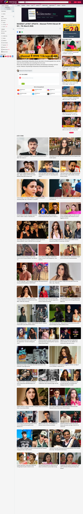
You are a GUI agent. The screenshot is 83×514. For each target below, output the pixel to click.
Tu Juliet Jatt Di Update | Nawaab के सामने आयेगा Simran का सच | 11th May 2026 (70, 99)
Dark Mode (3, 11)
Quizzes (4, 45)
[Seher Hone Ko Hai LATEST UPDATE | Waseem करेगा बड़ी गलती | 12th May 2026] (71, 107)
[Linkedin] (12, 56)
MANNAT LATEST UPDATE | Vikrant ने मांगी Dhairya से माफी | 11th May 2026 (70, 68)
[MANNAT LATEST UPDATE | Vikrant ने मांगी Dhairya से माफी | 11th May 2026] (71, 61)
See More (3, 33)
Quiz (32, 5)
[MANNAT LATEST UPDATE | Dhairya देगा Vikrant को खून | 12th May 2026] (71, 76)
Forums (3, 29)
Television (5, 18)
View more (71, 132)
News (2, 16)
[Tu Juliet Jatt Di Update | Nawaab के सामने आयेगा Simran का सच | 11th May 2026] (71, 91)
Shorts (4, 47)
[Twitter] (3, 56)
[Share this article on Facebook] (17, 32)
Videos (4, 38)
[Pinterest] (10, 56)
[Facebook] (1, 56)
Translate (8, 8)
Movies (4, 20)
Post (23, 83)
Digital (4, 22)
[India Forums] (10, 2)
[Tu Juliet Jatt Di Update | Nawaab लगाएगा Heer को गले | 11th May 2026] (71, 46)
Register (79, 2)
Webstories (51, 5)
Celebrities (5, 36)
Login (75, 2)
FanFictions (45, 5)
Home (4, 13)
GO (69, 2)
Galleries (4, 40)
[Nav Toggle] (1, 2)
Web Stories (5, 49)
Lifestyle (4, 24)
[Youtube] (6, 56)
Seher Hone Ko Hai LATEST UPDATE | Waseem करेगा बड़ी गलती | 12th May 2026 (69, 114)
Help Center (5, 51)
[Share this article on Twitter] (20, 32)
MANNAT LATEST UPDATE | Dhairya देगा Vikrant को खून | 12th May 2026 (70, 83)
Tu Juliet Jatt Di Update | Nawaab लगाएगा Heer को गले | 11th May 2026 (70, 53)
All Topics (4, 31)
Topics (28, 5)
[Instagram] (8, 56)
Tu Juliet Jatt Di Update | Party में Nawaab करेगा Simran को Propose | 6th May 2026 (70, 129)
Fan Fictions (5, 42)
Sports (4, 26)
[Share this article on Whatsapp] (22, 32)
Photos (63, 5)
